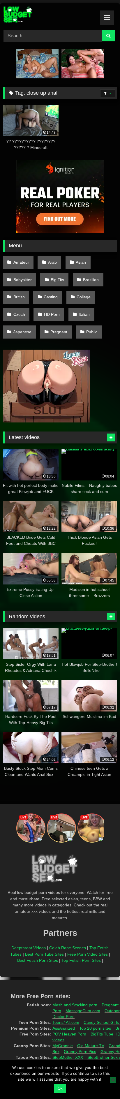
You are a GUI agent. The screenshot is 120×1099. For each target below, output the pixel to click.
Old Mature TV (90, 1045)
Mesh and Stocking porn (74, 1005)
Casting (51, 297)
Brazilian (91, 279)
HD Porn (52, 314)
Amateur (21, 262)
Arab (52, 262)
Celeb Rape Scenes (67, 947)
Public (91, 332)
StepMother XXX (67, 1057)
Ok (60, 1088)
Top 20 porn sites (95, 1028)
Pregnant (58, 332)
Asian (81, 262)
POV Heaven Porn (69, 1034)
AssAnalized (63, 1028)
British (19, 297)
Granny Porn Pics (80, 1051)
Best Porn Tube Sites (44, 954)
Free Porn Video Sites (87, 954)
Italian (84, 314)
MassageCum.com (83, 1010)
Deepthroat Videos (28, 947)
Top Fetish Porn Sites (81, 960)
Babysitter (22, 279)
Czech (19, 314)
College (84, 297)
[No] (113, 1080)
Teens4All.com (65, 1022)
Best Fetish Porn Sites (37, 960)
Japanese (22, 332)
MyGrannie (62, 1045)
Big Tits (57, 279)
